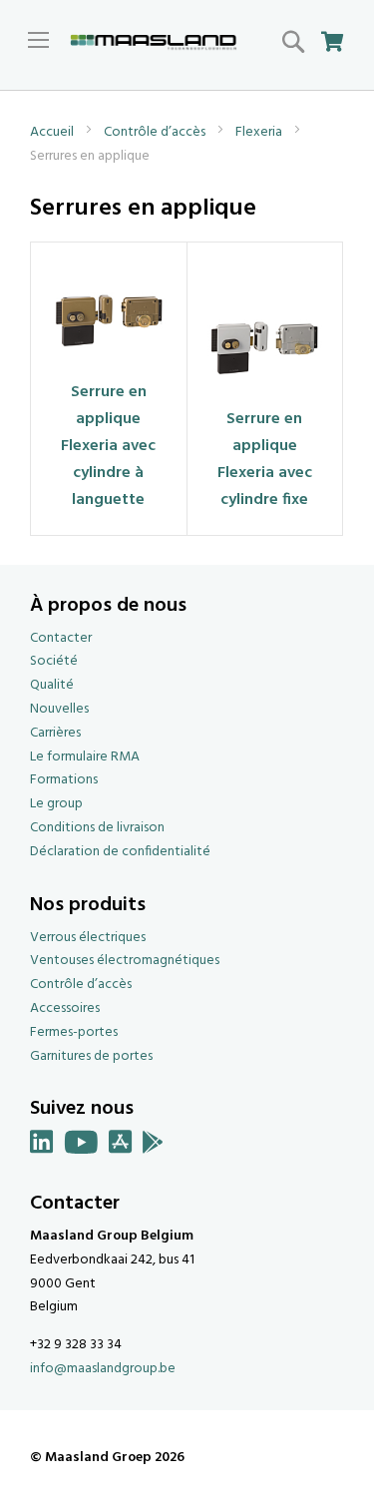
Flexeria (260, 132)
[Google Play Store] (153, 1146)
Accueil (53, 132)
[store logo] (153, 43)
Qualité (52, 685)
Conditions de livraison (97, 827)
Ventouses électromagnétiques (124, 960)
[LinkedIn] (42, 1146)
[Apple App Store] (121, 1146)
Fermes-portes (74, 1032)
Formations (64, 779)
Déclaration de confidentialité (120, 851)
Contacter (61, 638)
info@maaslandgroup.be (103, 1368)
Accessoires (65, 1008)
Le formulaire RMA (85, 757)
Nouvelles (59, 709)
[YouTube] (81, 1146)
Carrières (55, 733)
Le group (56, 803)
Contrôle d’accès (156, 132)
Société (54, 661)
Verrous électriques (88, 937)
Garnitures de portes (91, 1056)
